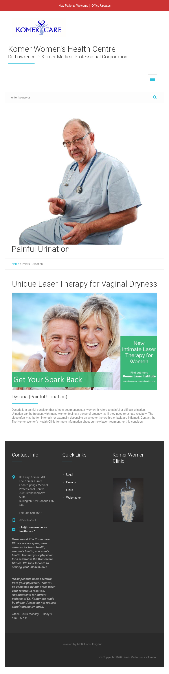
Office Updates (101, 5)
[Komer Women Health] (39, 27)
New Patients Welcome (73, 5)
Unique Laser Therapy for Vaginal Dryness (84, 284)
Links (69, 490)
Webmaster (73, 497)
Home (15, 264)
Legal (69, 474)
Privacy (71, 482)
